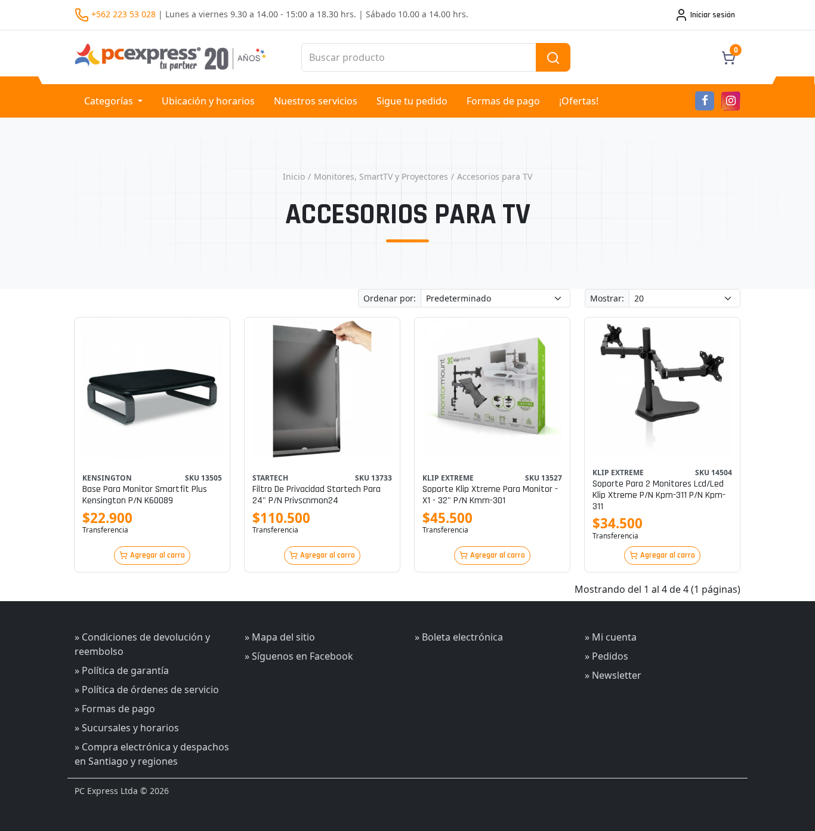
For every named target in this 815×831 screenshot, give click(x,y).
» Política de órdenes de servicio (147, 689)
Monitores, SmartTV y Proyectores (381, 176)
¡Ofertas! (578, 100)
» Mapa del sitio (280, 637)
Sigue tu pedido (411, 100)
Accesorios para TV (494, 176)
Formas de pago (503, 100)
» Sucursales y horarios (127, 727)
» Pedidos (606, 656)
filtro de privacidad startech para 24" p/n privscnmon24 (316, 495)
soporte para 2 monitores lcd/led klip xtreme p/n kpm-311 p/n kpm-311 (659, 495)
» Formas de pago (115, 708)
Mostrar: (607, 298)
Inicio (294, 176)
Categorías (109, 100)
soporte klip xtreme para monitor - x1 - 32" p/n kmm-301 (490, 495)
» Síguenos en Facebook (299, 656)
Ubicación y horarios (208, 100)
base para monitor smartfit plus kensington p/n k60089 (144, 495)
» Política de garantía (122, 670)
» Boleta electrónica (459, 637)
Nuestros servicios (315, 100)
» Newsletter (613, 675)
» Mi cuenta (611, 637)
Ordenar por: (389, 298)
